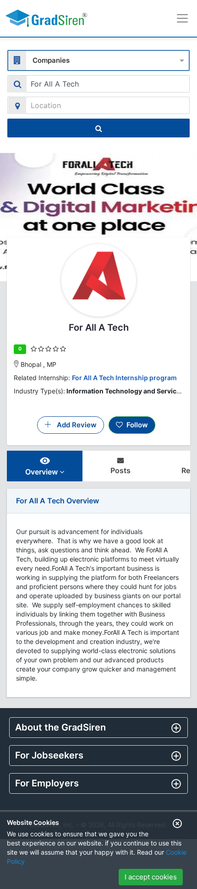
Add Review (74, 424)
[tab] (98, 727)
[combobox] (98, 59)
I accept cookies (151, 877)
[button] (98, 727)
